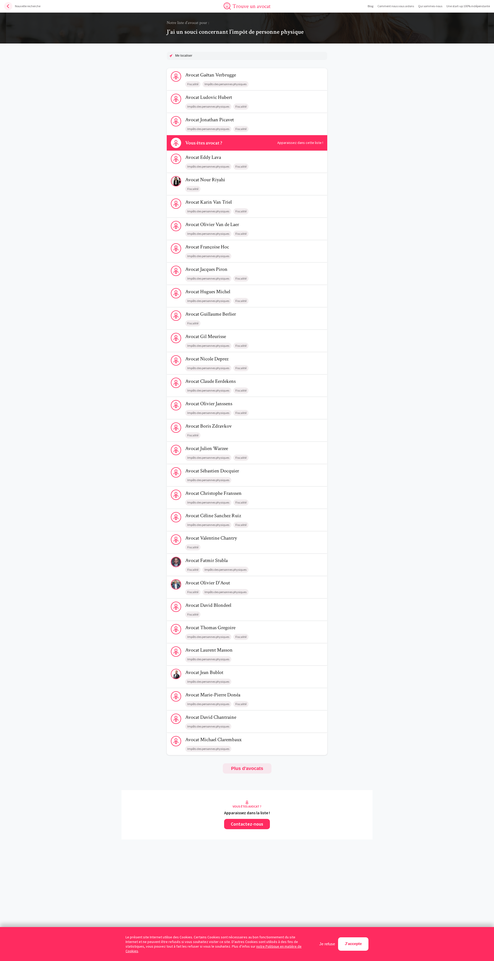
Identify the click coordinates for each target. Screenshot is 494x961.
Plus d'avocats (247, 768)
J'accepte (353, 943)
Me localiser (183, 55)
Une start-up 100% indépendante (468, 6)
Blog (370, 6)
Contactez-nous (247, 824)
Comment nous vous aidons (395, 6)
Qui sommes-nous (430, 6)
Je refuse (327, 944)
